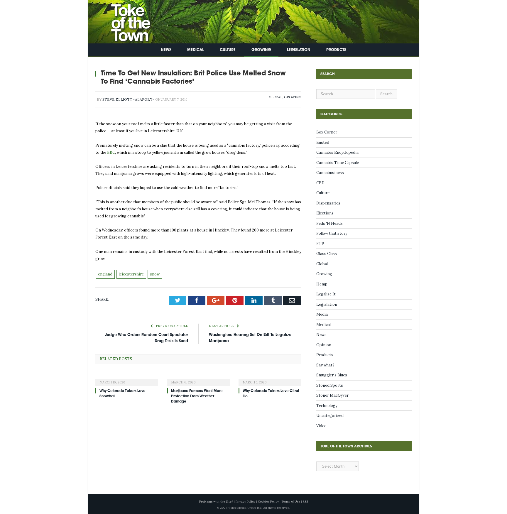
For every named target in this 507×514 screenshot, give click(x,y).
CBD (320, 182)
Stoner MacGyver (332, 395)
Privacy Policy (245, 501)
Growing (261, 49)
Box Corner (326, 132)
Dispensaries (328, 203)
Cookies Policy (268, 501)
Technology (326, 405)
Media (322, 314)
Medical (195, 49)
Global (275, 97)
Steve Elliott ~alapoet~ (128, 99)
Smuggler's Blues (331, 375)
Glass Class (326, 253)
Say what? (325, 365)
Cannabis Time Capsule (337, 162)
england (105, 274)
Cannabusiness (330, 172)
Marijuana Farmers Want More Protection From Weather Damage (197, 396)
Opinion (323, 344)
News (166, 49)
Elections (325, 213)
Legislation (298, 49)
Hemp (321, 284)
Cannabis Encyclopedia (337, 152)
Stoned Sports (329, 385)
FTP (320, 243)
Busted (322, 142)
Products (336, 49)
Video (321, 425)
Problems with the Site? (216, 501)
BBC (111, 152)
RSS (305, 501)
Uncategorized (330, 415)
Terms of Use (290, 501)
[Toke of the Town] (124, 20)
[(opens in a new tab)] (126, 378)
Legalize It (326, 294)
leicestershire (131, 274)
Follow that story (331, 233)
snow (155, 274)
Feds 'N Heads (329, 223)
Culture (228, 49)
